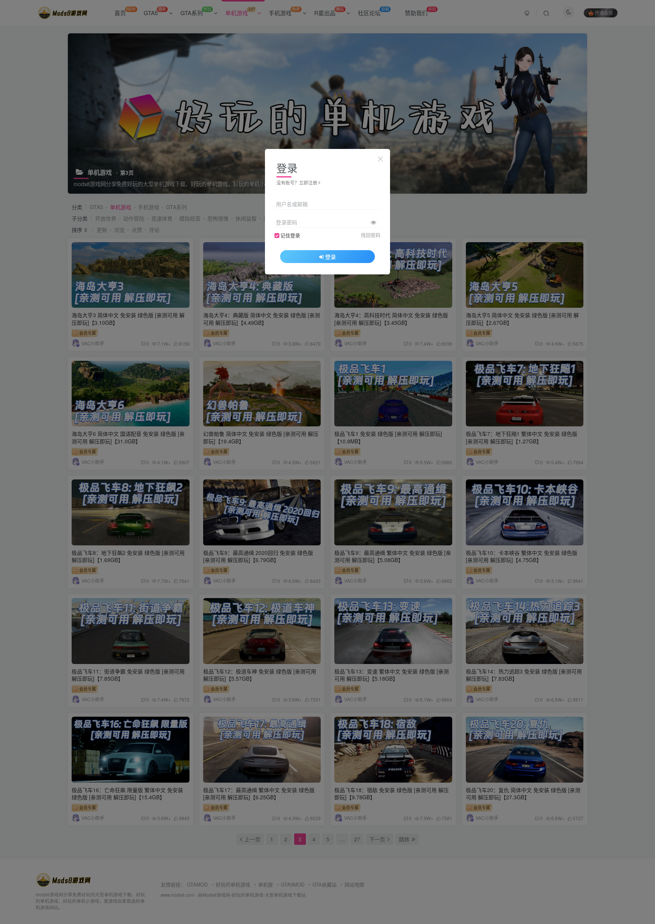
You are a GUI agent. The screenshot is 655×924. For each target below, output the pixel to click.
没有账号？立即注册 (296, 182)
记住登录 (290, 235)
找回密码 (371, 235)
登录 (330, 256)
